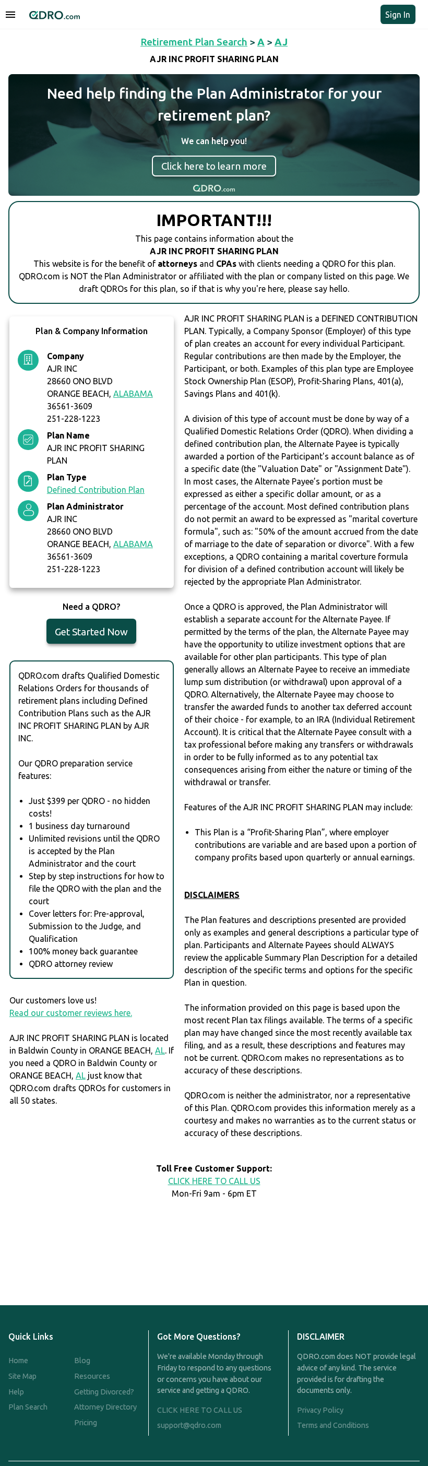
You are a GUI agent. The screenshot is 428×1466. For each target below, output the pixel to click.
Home (18, 1360)
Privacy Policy (320, 1410)
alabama (133, 393)
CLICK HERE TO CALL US (214, 1181)
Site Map (22, 1376)
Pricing (85, 1422)
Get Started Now (91, 631)
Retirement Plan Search (193, 42)
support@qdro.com (189, 1425)
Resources (92, 1376)
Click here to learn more (214, 166)
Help (16, 1392)
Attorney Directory (105, 1407)
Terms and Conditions (333, 1425)
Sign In (397, 14)
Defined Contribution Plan (96, 489)
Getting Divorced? (104, 1392)
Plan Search (27, 1407)
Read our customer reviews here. (70, 1013)
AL (160, 1050)
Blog (82, 1360)
